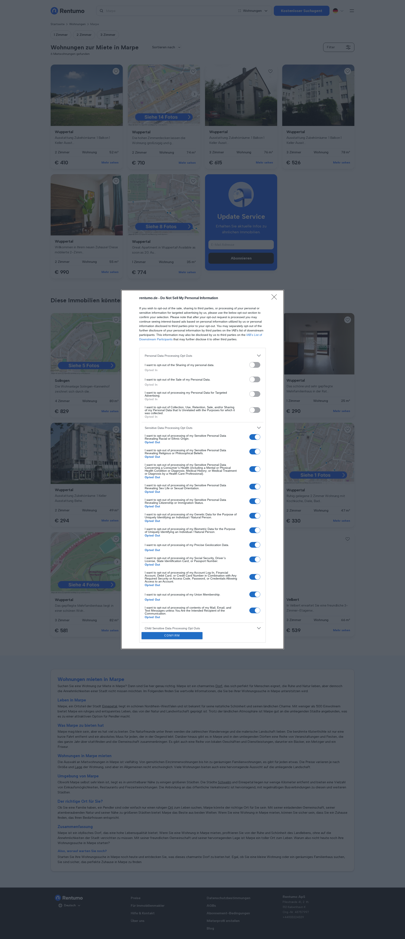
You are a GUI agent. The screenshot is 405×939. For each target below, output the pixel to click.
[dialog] (202, 469)
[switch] (254, 365)
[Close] (275, 298)
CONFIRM (172, 635)
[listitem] (202, 355)
